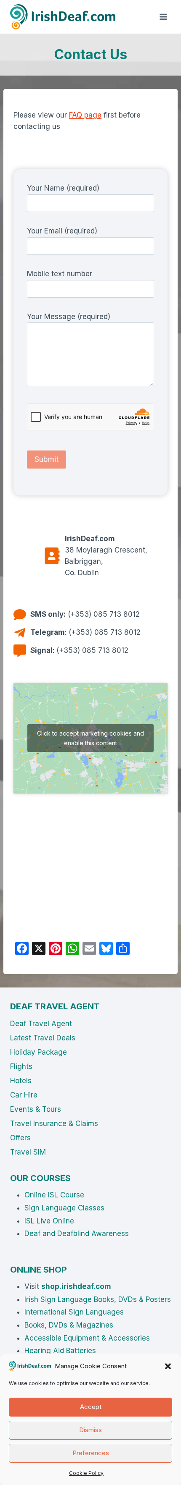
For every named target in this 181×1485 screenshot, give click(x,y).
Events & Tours (35, 1109)
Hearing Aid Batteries (60, 1350)
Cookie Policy (86, 1473)
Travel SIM (28, 1152)
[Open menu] (163, 16)
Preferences (90, 1453)
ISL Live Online (49, 1221)
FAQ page (85, 115)
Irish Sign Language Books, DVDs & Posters (97, 1299)
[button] (168, 1366)
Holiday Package (38, 1052)
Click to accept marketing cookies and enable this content (90, 738)
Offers (20, 1138)
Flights (21, 1066)
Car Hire (23, 1095)
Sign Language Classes (64, 1208)
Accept (90, 1407)
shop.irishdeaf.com (76, 1286)
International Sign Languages (74, 1312)
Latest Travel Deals (42, 1038)
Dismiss (90, 1430)
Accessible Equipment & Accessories (87, 1338)
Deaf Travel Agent (41, 1023)
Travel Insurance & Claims (54, 1123)
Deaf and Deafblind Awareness (76, 1233)
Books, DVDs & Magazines (68, 1325)
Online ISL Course (54, 1195)
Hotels (21, 1080)
